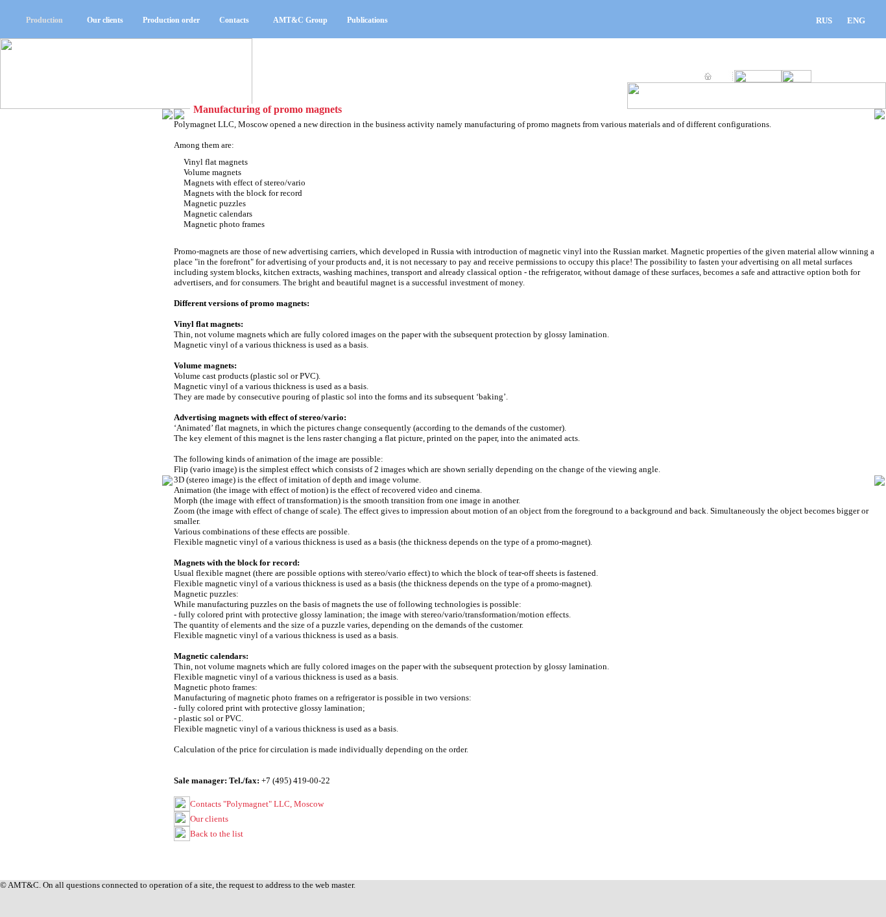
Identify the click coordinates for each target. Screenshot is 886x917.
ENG (856, 20)
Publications (367, 20)
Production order (171, 20)
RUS (824, 20)
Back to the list (216, 834)
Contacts (234, 20)
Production (44, 20)
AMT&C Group (300, 20)
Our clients (105, 20)
